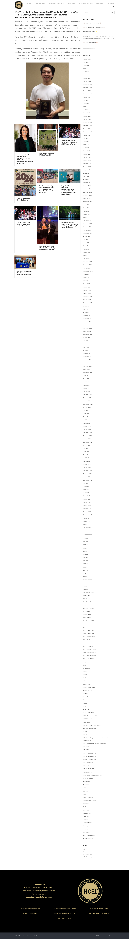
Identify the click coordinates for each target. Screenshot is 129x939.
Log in (85, 849)
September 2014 (87, 480)
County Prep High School (90, 621)
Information (86, 781)
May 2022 (86, 208)
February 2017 (87, 388)
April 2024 (86, 147)
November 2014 (87, 473)
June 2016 (86, 413)
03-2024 (85, 541)
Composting (86, 611)
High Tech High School (44, 17)
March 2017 (86, 385)
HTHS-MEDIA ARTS (89, 769)
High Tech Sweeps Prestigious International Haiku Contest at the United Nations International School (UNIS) (68, 190)
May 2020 (86, 277)
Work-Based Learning (89, 835)
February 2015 (87, 464)
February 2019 (87, 318)
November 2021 (87, 227)
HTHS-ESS (86, 765)
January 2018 (87, 360)
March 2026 (86, 75)
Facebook (105, 936)
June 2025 (86, 103)
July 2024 (85, 138)
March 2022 (86, 214)
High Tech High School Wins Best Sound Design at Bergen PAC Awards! (47, 247)
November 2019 (87, 296)
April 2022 (86, 211)
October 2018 (87, 331)
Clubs (84, 605)
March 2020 (86, 284)
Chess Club (86, 598)
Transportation (87, 822)
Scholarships (86, 803)
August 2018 (86, 337)
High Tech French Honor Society (92, 725)
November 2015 (87, 435)
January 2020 (87, 290)
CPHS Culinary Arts (88, 630)
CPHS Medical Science (89, 649)
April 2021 (86, 249)
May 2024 (86, 144)
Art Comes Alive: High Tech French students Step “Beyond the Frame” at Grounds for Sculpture (46, 189)
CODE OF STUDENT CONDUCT (30, 909)
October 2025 (87, 91)
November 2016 (87, 398)
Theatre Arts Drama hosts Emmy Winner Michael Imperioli (23, 224)
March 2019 (86, 315)
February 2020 (87, 287)
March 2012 (86, 521)
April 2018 (86, 350)
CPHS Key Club (87, 640)
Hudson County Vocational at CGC (92, 775)
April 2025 (86, 110)
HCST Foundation (88, 719)
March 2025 (86, 113)
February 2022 (87, 217)
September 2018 (87, 334)
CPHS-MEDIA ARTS (88, 659)
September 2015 (87, 442)
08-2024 (85, 557)
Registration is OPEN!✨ (90, 31)
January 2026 (87, 81)
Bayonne (85, 589)
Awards (85, 586)
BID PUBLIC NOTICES (64, 918)
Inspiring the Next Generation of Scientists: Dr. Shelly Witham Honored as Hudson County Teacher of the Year (25, 159)
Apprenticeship (87, 583)
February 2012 (87, 524)
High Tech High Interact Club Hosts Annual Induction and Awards (24, 272)
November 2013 (87, 508)
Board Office (86, 595)
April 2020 (86, 280)
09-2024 (85, 560)
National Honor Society (89, 800)
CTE (84, 665)
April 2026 (86, 72)
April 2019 (86, 312)
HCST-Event (86, 722)
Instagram (86, 784)
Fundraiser (86, 700)
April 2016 (86, 420)
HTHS (54, 17)
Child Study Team (88, 602)
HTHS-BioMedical (88, 762)
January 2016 (87, 429)
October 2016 (87, 401)
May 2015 (86, 454)
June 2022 (86, 204)
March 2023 (86, 182)
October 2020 (87, 268)
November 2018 (87, 328)
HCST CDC (86, 709)
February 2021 (87, 255)
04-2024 (85, 545)
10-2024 (85, 564)
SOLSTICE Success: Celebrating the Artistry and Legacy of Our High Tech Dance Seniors (69, 225)
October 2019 (87, 299)
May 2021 (86, 246)
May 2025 (86, 106)
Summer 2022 (87, 813)
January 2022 (87, 220)
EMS (84, 678)
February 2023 (87, 185)
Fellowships (86, 697)
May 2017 (86, 379)
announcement (87, 579)
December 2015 (87, 432)
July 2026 (85, 62)
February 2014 (87, 499)
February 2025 (87, 116)
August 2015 (86, 445)
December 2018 (87, 325)
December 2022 (87, 192)
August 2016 (86, 407)
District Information (56, 3)
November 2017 (87, 366)
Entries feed (86, 852)
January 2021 (87, 258)
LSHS (84, 794)
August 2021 (86, 236)
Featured (34, 17)
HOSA (85, 731)
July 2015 (85, 448)
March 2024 (86, 151)
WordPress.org (87, 857)
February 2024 (87, 154)
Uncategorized (87, 826)
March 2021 (86, 252)
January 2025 (87, 119)
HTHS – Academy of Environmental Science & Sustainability (95, 739)
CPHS (85, 627)
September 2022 (87, 201)
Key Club (85, 791)
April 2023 (86, 179)
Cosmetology (87, 614)
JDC (84, 788)
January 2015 (87, 467)
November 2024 (87, 125)
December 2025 (87, 84)
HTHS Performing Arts (89, 753)
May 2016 (86, 416)
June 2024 (86, 141)
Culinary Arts (86, 668)
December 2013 (87, 505)
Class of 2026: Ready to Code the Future (24, 199)
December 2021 (87, 223)
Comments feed (87, 854)
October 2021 (87, 230)
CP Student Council (88, 624)
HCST (85, 706)
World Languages (88, 838)
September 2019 (87, 303)
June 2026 (86, 65)
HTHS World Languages (89, 759)
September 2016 (87, 404)
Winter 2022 (86, 832)
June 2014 (86, 486)
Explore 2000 (86, 684)
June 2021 (86, 242)
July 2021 (85, 239)
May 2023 (86, 176)
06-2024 (85, 551)
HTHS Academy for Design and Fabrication (95, 743)
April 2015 (86, 458)
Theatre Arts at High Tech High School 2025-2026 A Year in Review (69, 142)
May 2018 (86, 347)
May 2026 (86, 68)
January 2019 (87, 322)
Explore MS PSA (87, 690)
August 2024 (86, 135)
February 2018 (87, 356)
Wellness (85, 829)
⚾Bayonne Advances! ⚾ (90, 42)
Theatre (85, 819)
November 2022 (87, 195)
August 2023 (86, 170)
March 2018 (86, 353)
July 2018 (85, 341)
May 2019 (86, 309)
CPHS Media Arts (88, 646)
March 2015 (86, 461)
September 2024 (87, 132)
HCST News (98, 936)
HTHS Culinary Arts (88, 746)
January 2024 (87, 157)
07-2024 (85, 554)
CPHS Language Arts (89, 643)
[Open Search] (114, 6)
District (27, 17)
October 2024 (87, 128)
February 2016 (87, 426)
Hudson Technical (88, 778)
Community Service (88, 608)
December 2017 (87, 363)
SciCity (85, 807)
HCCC (85, 703)
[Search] (112, 12)
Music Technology (88, 797)
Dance (85, 671)
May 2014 (86, 489)
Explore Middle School (89, 687)
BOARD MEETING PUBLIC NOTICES (64, 913)
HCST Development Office (90, 715)
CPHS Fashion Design (89, 636)
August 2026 (86, 59)
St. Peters (86, 810)
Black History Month (88, 592)
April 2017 (86, 382)
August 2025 (86, 97)
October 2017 (87, 369)
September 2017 (87, 372)
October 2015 (87, 439)
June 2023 (86, 173)
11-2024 (85, 567)
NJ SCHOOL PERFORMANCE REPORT (64, 909)
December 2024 (87, 122)
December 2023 (87, 160)
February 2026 (87, 78)
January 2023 (87, 189)
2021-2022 (86, 570)
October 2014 (87, 477)
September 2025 (87, 94)
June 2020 (86, 274)
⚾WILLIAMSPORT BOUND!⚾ (92, 23)
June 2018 (86, 344)
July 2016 (85, 410)
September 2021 (87, 233)
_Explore (85, 538)
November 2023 (87, 163)
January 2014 (87, 502)
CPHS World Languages (89, 655)
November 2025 (87, 87)
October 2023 (87, 166)
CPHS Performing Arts (89, 652)
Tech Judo (86, 816)
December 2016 (87, 394)
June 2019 (86, 306)
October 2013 (87, 511)
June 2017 (86, 375)
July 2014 (85, 483)
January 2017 (87, 391)
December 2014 (87, 470)
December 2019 (87, 293)
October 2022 (87, 198)
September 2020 (87, 271)
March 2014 (86, 496)
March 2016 (86, 423)
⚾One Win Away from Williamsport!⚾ (94, 27)
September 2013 (87, 515)
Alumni (85, 576)
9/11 (84, 573)
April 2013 (86, 518)
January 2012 (87, 527)
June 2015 (86, 451)
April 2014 (86, 492)
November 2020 (87, 265)
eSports (85, 681)
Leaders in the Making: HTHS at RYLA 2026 (46, 154)
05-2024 (85, 548)
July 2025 (85, 100)
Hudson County (87, 772)
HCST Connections (88, 712)
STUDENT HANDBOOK (30, 913)
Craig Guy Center (88, 662)
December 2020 (87, 261)
